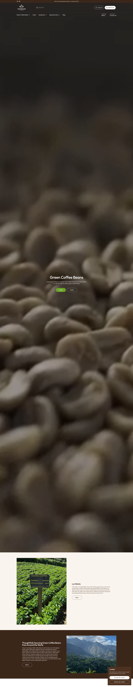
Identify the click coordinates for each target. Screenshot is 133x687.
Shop (61, 290)
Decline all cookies (119, 682)
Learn (72, 290)
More (77, 597)
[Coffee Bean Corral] (22, 7)
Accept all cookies (119, 677)
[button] (110, 7)
